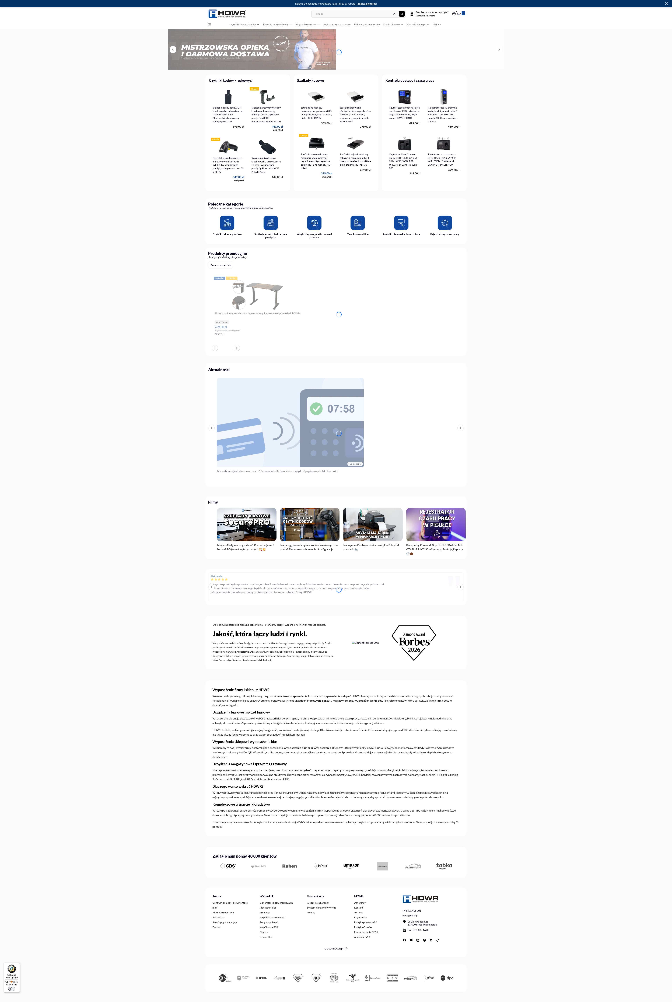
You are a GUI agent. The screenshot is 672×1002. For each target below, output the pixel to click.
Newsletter (266, 936)
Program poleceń (269, 922)
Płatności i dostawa (223, 912)
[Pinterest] (424, 940)
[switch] (11, 989)
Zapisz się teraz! (367, 3)
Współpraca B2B (269, 927)
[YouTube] (411, 940)
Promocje (265, 912)
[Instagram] (417, 940)
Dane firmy (360, 902)
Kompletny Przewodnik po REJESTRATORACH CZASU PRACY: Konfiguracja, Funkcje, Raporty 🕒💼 (435, 549)
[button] (402, 14)
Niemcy (311, 912)
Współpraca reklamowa (272, 917)
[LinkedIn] (431, 940)
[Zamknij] (666, 4)
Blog (214, 907)
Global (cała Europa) (318, 902)
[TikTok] (437, 940)
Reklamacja (218, 917)
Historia (358, 912)
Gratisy (264, 932)
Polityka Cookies (363, 927)
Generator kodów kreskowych (276, 902)
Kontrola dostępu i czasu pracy (409, 80)
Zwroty (216, 927)
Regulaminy (360, 917)
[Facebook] (404, 940)
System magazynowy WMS (321, 907)
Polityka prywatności (365, 922)
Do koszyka (298, 336)
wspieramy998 (362, 936)
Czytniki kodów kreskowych (231, 80)
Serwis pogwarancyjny (224, 922)
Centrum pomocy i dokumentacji (230, 902)
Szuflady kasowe (310, 80)
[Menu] (18, 965)
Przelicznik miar (268, 907)
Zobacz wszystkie (221, 264)
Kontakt (358, 907)
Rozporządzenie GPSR (366, 932)
